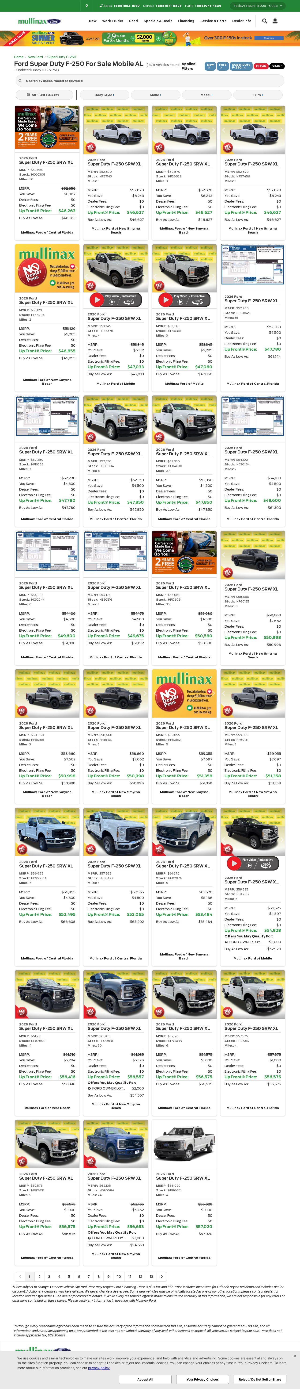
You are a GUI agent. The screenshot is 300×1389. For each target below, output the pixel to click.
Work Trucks (112, 21)
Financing (186, 21)
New (93, 21)
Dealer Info (241, 21)
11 (129, 1276)
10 (119, 1276)
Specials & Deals (158, 21)
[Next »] (162, 1276)
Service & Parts (213, 21)
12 (140, 1276)
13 (151, 1276)
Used (133, 21)
